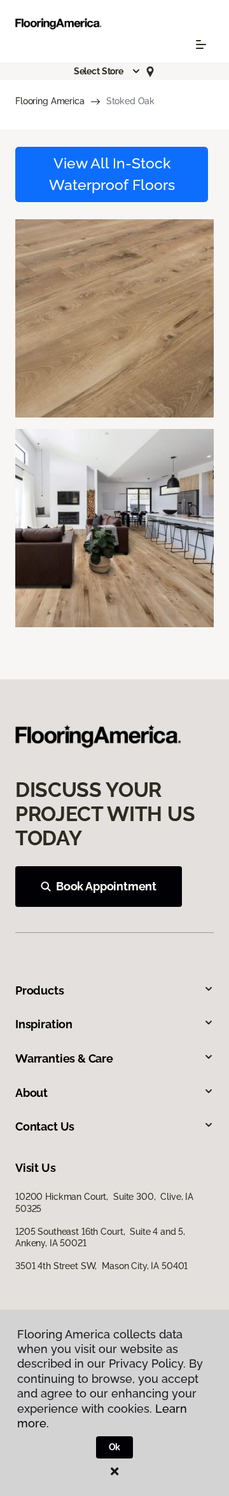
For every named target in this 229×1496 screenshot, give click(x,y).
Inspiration (44, 1024)
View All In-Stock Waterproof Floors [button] (112, 174)
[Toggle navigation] (201, 44)
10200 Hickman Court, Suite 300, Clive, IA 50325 (104, 1202)
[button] (107, 71)
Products (39, 990)
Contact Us (44, 1126)
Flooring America (50, 101)
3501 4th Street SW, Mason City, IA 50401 (101, 1266)
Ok (115, 1447)
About (31, 1092)
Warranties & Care (64, 1058)
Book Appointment (106, 886)
